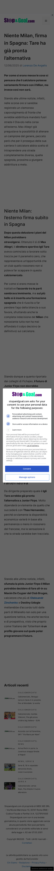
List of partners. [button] (33, 445)
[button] (27, 430)
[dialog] (27, 435)
